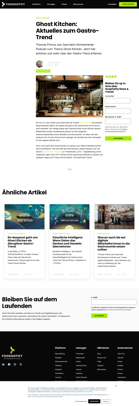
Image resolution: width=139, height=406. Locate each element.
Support (100, 365)
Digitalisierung (43, 71)
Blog (99, 354)
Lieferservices (81, 365)
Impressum (122, 377)
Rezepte (58, 358)
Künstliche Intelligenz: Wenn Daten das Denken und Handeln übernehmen (68, 242)
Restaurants (80, 358)
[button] (94, 401)
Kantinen (79, 373)
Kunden (120, 365)
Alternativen (101, 369)
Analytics (58, 369)
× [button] (116, 385)
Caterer (79, 369)
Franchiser (80, 354)
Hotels (78, 361)
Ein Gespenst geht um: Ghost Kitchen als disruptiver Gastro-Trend (23, 242)
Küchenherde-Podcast (52, 152)
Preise (120, 361)
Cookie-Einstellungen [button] (81, 401)
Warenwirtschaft (61, 361)
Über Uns (121, 354)
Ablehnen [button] (106, 401)
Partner (120, 369)
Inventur (58, 377)
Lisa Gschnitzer (53, 63)
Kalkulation (59, 373)
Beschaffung (60, 354)
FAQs (99, 361)
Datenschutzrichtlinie (86, 392)
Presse (120, 373)
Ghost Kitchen (85, 123)
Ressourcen (101, 358)
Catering (58, 365)
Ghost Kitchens (81, 377)
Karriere (121, 358)
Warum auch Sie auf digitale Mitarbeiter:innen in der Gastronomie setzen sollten (114, 244)
